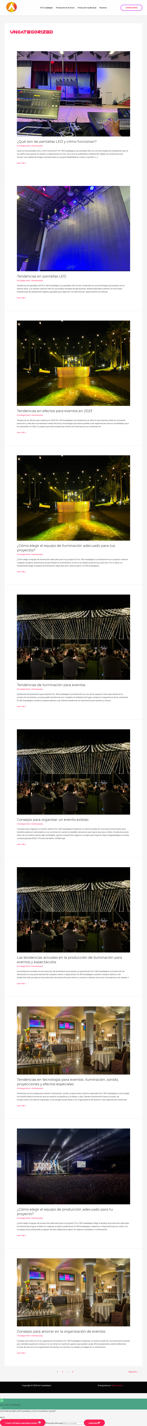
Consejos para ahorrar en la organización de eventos (61, 1331)
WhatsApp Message (54, 1423)
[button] (131, 8)
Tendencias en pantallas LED (41, 276)
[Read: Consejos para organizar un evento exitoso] (73, 771)
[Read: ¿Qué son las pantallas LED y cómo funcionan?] (73, 93)
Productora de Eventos (65, 8)
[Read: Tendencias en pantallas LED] (73, 228)
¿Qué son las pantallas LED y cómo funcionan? (57, 141)
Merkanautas (117, 1385)
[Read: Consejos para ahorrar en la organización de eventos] (73, 1292)
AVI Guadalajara (46, 8)
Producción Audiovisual (87, 8)
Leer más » (21, 162)
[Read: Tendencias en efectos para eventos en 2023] (73, 363)
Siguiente (133, 1371)
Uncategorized (23, 145)
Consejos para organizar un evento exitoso (52, 819)
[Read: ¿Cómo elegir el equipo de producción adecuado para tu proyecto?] (73, 1166)
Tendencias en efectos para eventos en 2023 (54, 411)
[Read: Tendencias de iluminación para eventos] (73, 637)
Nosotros (103, 8)
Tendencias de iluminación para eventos (51, 685)
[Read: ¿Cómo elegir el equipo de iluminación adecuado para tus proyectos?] (73, 497)
